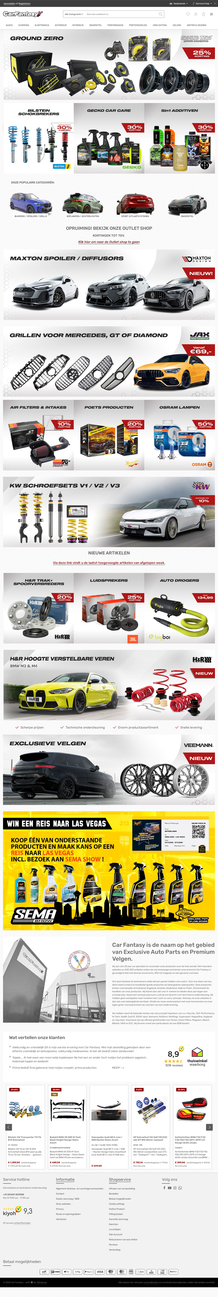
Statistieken (69, 644)
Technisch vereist (72, 639)
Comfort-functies (72, 655)
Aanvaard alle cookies (109, 672)
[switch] (60, 644)
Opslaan (109, 680)
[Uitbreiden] (159, 638)
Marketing (68, 649)
